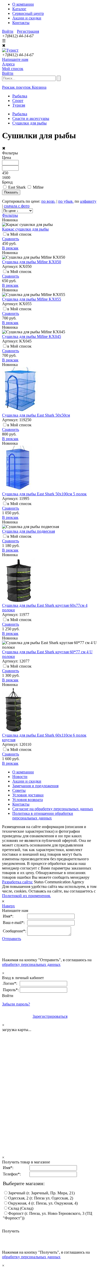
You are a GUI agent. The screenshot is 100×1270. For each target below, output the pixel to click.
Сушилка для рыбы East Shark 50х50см (36, 415)
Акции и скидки (26, 18)
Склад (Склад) (20, 1208)
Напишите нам (15, 59)
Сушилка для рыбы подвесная (28, 531)
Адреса (8, 64)
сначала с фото (16, 206)
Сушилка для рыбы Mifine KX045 (31, 336)
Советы (19, 790)
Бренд (7, 182)
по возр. (48, 201)
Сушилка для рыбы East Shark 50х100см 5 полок (44, 494)
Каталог (19, 9)
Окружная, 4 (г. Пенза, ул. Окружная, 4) (43, 1203)
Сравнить (10, 239)
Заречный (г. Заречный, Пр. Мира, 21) (41, 1193)
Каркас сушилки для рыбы (25, 229)
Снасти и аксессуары (30, 118)
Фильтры (10, 215)
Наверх (8, 906)
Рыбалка (19, 114)
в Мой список (19, 234)
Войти (7, 31)
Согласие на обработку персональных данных (52, 809)
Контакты (20, 22)
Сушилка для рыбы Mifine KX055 (31, 299)
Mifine (38, 187)
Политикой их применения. (26, 896)
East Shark (17, 187)
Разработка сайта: (17, 882)
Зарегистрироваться (50, 1016)
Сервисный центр (28, 13)
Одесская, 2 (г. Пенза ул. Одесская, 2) (40, 1198)
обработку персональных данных (31, 964)
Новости (19, 776)
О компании (23, 4)
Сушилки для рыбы (29, 123)
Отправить (11, 938)
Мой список (12, 68)
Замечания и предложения (35, 786)
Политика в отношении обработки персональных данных (42, 815)
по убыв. (66, 201)
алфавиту (88, 201)
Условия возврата (27, 799)
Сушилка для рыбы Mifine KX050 (31, 262)
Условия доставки (28, 795)
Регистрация (28, 31)
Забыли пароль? (16, 1004)
